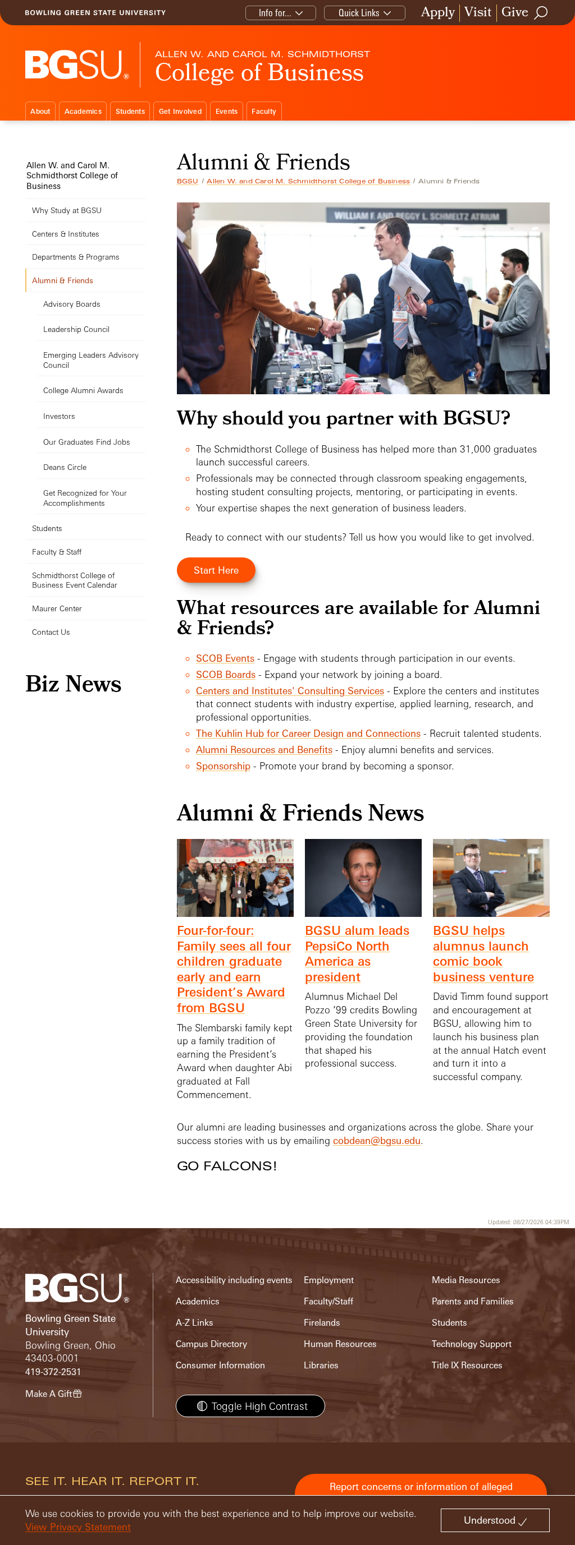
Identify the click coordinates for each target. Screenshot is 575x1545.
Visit (478, 13)
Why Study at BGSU (67, 210)
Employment (329, 1280)
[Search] (541, 13)
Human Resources (340, 1344)
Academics (83, 111)
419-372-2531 (53, 1372)
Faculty (264, 111)
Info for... (275, 13)
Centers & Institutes (65, 233)
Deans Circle (64, 467)
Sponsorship (223, 766)
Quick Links (359, 13)
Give (514, 13)
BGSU (188, 181)
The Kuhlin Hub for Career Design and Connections (308, 733)
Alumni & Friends (62, 280)
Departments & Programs (76, 256)
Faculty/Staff (328, 1301)
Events (227, 111)
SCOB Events (225, 658)
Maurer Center (57, 608)
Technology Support (472, 1344)
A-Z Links (194, 1322)
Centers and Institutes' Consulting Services (290, 691)
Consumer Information (220, 1365)
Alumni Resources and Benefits (264, 749)
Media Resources (466, 1280)
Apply (438, 13)
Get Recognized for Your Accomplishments (85, 498)
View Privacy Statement (78, 1527)
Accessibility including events (234, 1280)
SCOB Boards (225, 674)
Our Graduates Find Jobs (86, 441)
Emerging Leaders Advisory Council (91, 360)
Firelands (322, 1322)
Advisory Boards (72, 303)
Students (130, 111)
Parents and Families (473, 1301)
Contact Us (51, 632)
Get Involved (180, 111)
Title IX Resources (467, 1365)
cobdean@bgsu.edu (377, 1140)
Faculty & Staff (56, 551)
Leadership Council (76, 329)
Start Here (216, 570)
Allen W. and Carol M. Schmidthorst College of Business (308, 181)
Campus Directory (211, 1344)
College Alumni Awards (83, 390)
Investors (59, 416)
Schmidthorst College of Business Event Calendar (74, 580)
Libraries (321, 1365)
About (40, 111)
